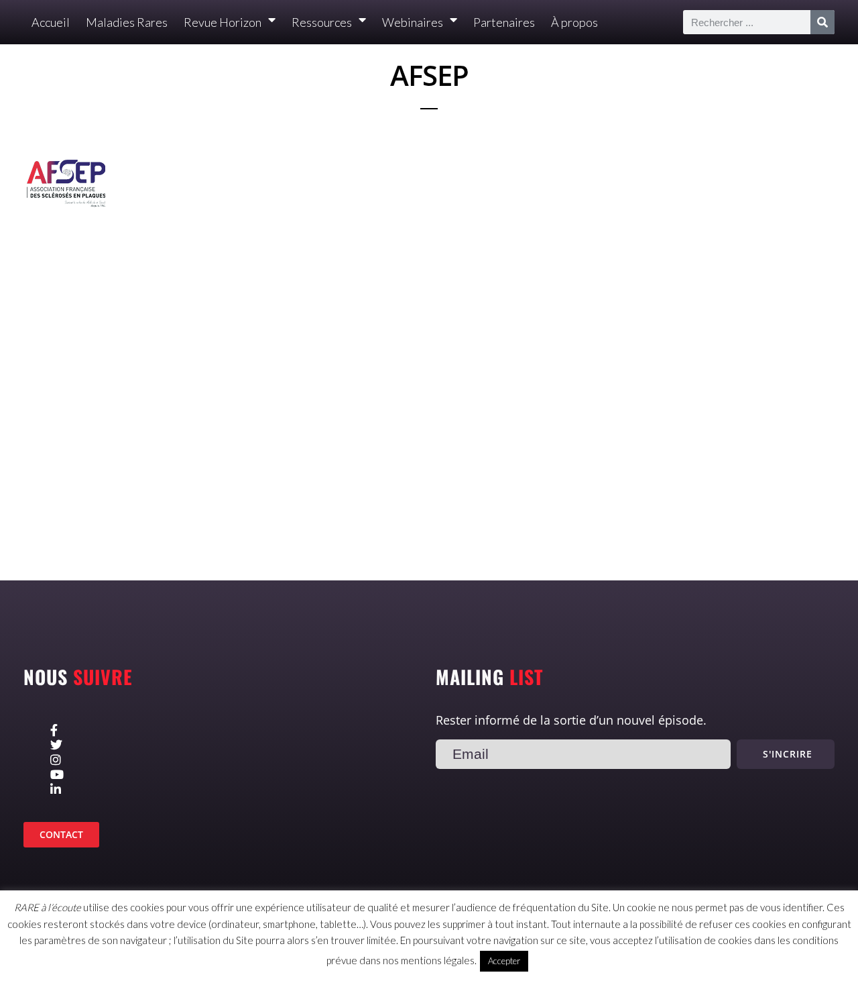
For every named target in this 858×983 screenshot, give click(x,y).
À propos (574, 22)
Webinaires (412, 22)
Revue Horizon (222, 22)
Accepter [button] (504, 960)
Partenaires (504, 22)
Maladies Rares (127, 22)
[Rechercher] (822, 22)
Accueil (51, 22)
